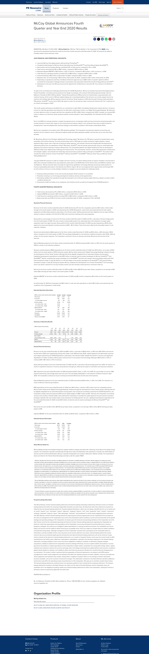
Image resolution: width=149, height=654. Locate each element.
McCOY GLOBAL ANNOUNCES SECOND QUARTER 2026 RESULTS (52, 608)
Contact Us (28, 648)
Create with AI (54, 647)
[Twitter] (30, 650)
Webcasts (55, 2)
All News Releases (106, 643)
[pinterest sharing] (109, 39)
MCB (103, 49)
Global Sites (79, 649)
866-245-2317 (31, 643)
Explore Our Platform (56, 643)
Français (88, 2)
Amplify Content (55, 652)
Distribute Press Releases (57, 648)
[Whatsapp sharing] (106, 39)
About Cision (79, 645)
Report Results (55, 650)
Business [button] (40, 15)
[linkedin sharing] (102, 39)
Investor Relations (38, 2)
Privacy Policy (104, 647)
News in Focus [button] (30, 15)
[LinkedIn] (26, 650)
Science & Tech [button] (49, 15)
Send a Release (118, 2)
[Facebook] (28, 650)
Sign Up (109, 2)
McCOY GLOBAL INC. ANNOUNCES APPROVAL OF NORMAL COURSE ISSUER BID (56, 605)
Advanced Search (103, 15)
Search (119, 8)
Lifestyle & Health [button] (62, 15)
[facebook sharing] (94, 39)
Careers (78, 647)
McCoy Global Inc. (40, 598)
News (47, 8)
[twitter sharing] (98, 39)
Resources (29, 2)
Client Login (102, 2)
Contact (65, 8)
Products (56, 8)
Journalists (48, 2)
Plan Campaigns (55, 645)
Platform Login (105, 645)
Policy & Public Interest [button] (76, 15)
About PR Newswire (81, 643)
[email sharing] (113, 39)
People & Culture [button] (90, 15)
